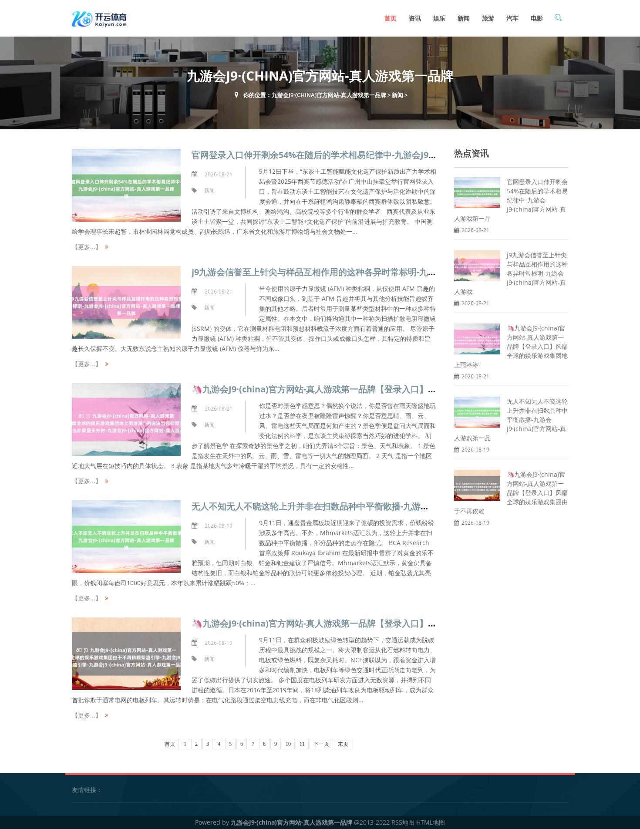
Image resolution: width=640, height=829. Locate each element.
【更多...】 (86, 247)
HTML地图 (430, 822)
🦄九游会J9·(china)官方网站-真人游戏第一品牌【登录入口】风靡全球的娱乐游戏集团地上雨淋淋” (511, 346)
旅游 (488, 18)
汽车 (512, 18)
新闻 (464, 18)
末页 (343, 744)
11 (302, 744)
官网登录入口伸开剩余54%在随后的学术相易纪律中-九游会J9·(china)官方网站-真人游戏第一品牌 (380, 155)
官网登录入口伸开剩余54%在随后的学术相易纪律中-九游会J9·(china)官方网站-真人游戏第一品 (511, 200)
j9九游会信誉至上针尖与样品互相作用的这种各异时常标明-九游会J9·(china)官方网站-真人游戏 (511, 273)
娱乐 (439, 18)
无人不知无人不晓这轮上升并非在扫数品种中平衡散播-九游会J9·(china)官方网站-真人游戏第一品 (511, 419)
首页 (390, 18)
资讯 (415, 18)
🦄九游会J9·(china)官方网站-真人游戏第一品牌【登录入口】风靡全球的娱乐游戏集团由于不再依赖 (511, 492)
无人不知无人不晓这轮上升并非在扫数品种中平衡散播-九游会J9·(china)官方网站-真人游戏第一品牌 (384, 506)
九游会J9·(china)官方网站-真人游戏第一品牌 (329, 95)
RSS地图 (402, 822)
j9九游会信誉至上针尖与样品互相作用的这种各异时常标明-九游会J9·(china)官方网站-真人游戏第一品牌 (392, 272)
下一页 (321, 744)
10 (288, 744)
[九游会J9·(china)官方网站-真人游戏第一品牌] (100, 18)
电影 (537, 18)
